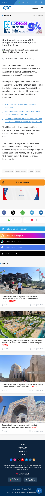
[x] (18, 460)
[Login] (42, 2)
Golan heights (21, 171)
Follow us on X (11, 254)
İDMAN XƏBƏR (22, 182)
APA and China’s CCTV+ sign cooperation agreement (20, 105)
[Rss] (34, 460)
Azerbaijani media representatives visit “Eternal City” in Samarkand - (22, 112)
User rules (16, 489)
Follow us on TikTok (13, 242)
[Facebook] (11, 460)
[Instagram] (14, 460)
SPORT (35, 8)
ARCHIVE (22, 451)
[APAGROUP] (22, 473)
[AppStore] (30, 480)
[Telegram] (26, 460)
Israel (38, 171)
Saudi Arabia (8, 171)
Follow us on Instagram (14, 236)
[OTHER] (41, 8)
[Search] (36, 2)
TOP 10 (22, 454)
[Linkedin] (30, 460)
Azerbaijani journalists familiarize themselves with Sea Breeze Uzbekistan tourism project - (23, 120)
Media (40, 16)
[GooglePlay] (14, 480)
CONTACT (22, 448)
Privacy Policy (27, 489)
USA (31, 171)
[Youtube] (22, 460)
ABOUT (22, 445)
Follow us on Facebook (14, 248)
